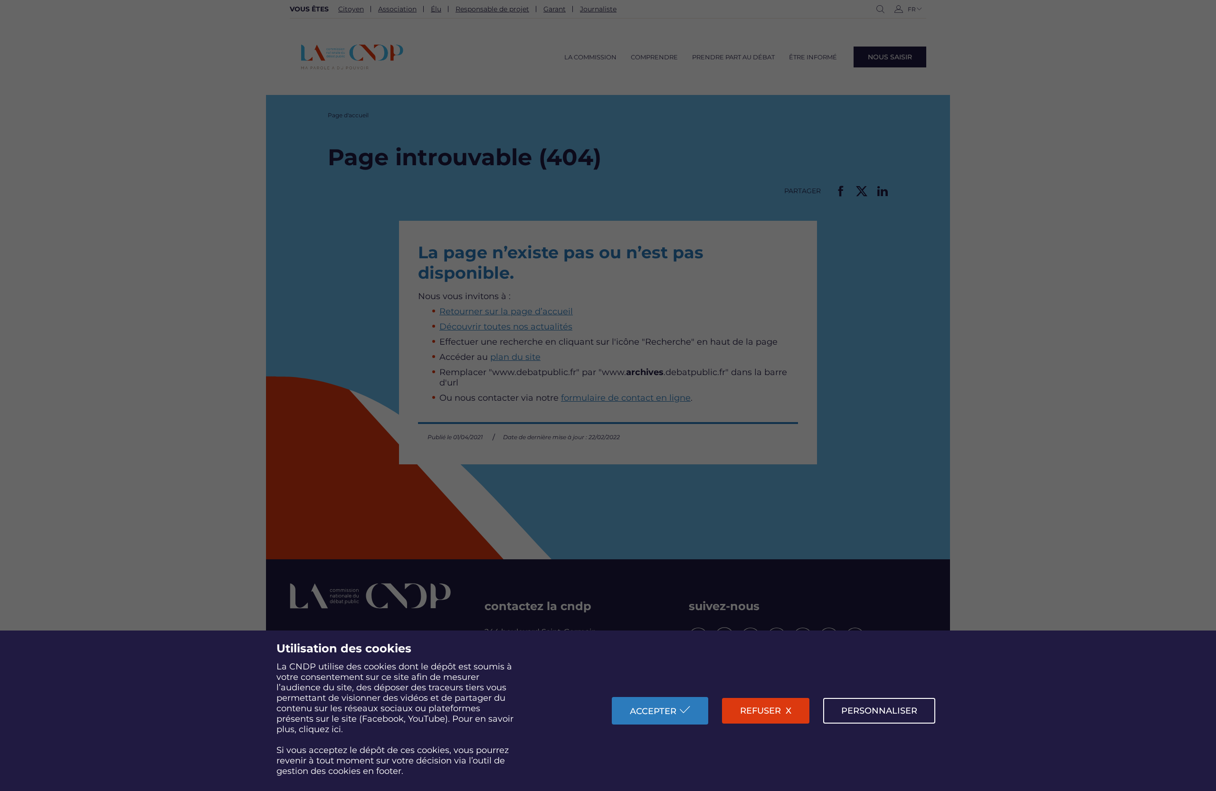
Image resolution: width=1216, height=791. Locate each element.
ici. (337, 729)
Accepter (653, 711)
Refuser (760, 711)
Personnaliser (879, 711)
